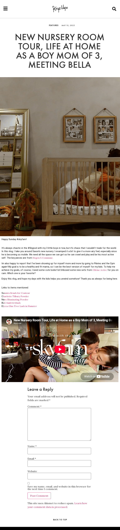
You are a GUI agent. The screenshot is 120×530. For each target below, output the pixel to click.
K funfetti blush (12, 302)
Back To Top (60, 519)
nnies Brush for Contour (17, 293)
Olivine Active (100, 270)
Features (53, 25)
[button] (114, 8)
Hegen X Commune (43, 257)
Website (32, 471)
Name (32, 446)
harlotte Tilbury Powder (16, 296)
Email (32, 458)
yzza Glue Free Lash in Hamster (20, 306)
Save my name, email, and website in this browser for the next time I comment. (59, 487)
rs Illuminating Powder (16, 299)
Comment (34, 406)
